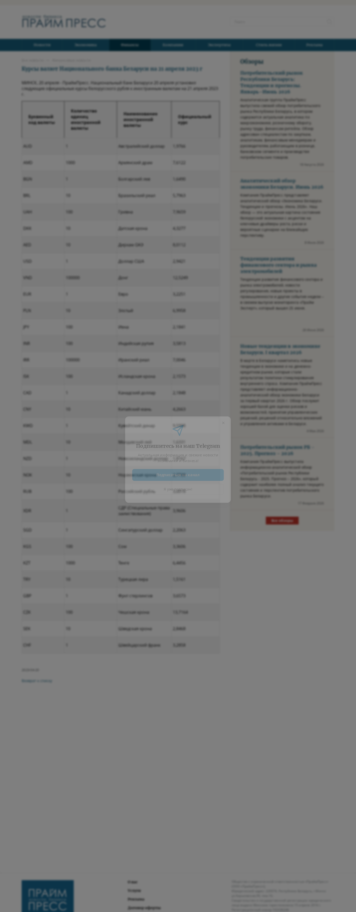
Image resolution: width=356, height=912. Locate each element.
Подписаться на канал (178, 471)
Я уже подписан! (178, 486)
